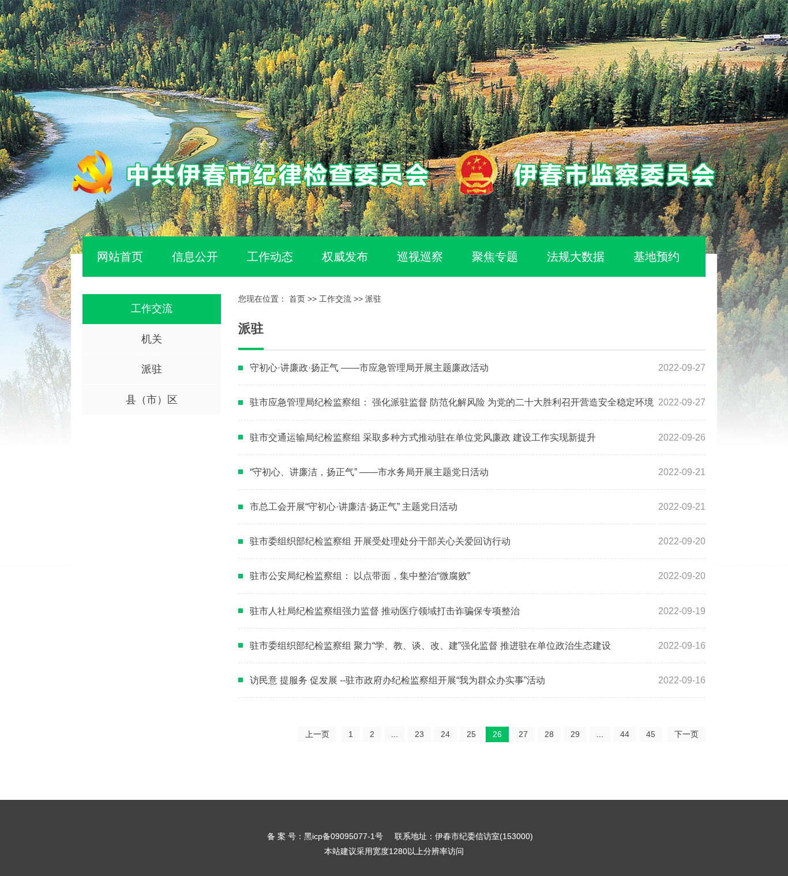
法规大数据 (576, 256)
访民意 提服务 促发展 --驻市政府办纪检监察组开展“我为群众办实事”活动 (397, 680)
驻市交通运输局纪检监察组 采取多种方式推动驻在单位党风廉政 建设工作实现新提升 (423, 437)
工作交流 (151, 308)
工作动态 (270, 256)
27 (523, 734)
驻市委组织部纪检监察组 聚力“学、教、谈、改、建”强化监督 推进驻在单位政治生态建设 (430, 646)
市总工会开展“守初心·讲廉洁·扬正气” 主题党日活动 (353, 507)
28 (549, 734)
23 (419, 734)
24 (445, 734)
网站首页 (120, 256)
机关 (151, 339)
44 (624, 734)
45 (650, 734)
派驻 (151, 369)
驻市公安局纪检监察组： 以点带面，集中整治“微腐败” (360, 576)
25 (471, 734)
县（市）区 (152, 399)
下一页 (686, 734)
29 (575, 734)
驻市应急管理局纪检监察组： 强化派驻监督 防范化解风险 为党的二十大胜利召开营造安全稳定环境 (452, 402)
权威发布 (345, 256)
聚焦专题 (495, 256)
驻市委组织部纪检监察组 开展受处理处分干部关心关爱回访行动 (380, 541)
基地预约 (656, 256)
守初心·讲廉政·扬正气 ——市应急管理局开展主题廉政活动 (369, 368)
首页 (297, 298)
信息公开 (195, 256)
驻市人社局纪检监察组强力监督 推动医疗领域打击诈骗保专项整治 (385, 611)
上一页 (317, 734)
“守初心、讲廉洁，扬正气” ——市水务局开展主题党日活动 (369, 472)
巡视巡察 (420, 256)
